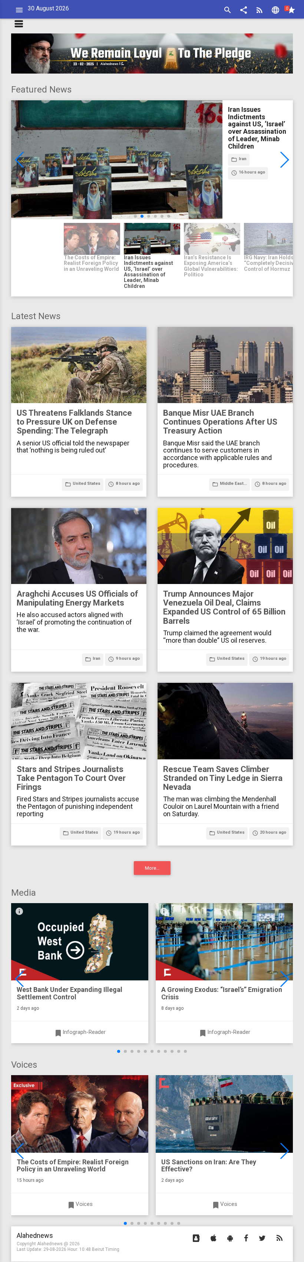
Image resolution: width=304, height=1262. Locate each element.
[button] (244, 11)
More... (152, 868)
